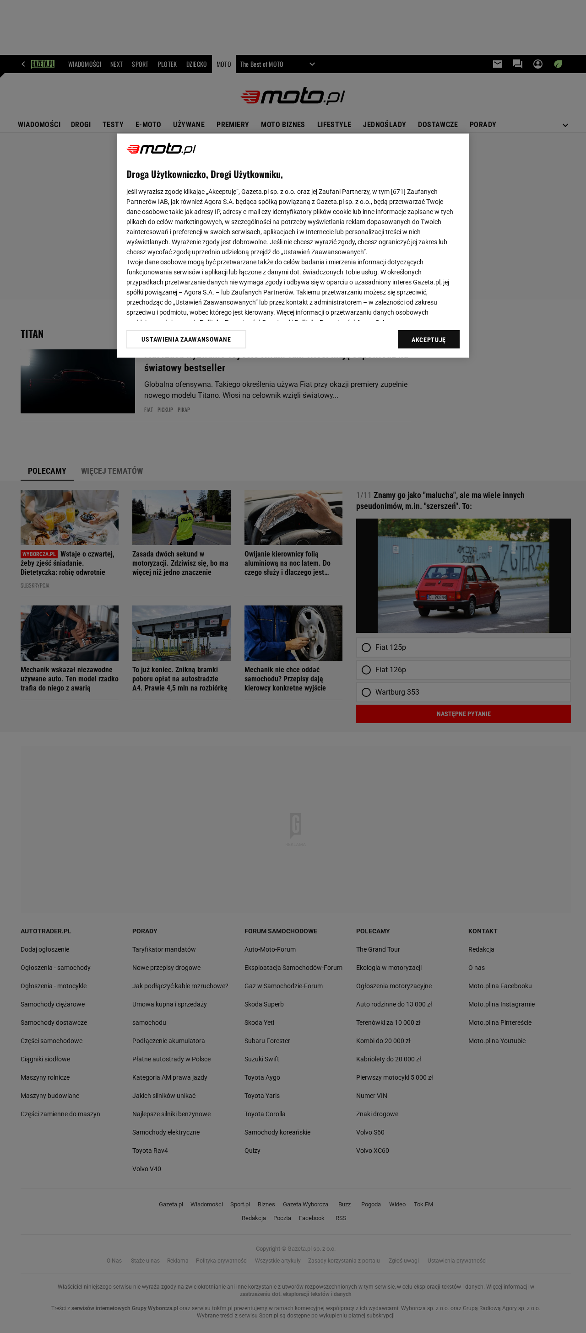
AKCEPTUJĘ (429, 339)
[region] (293, 246)
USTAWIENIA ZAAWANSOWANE (186, 339)
